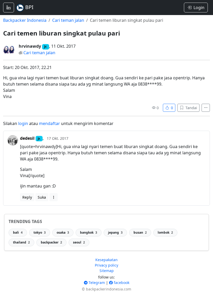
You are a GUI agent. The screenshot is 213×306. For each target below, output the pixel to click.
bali (18, 232)
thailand (21, 242)
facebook (121, 282)
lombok (165, 232)
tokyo (40, 232)
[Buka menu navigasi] (8, 7)
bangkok (88, 232)
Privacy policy (106, 265)
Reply (27, 197)
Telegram (96, 282)
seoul (79, 242)
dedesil (27, 138)
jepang (115, 232)
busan (140, 232)
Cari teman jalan (68, 20)
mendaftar (49, 123)
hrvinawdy (30, 46)
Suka (42, 197)
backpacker (51, 242)
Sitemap (106, 270)
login (23, 123)
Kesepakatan (106, 259)
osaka (63, 232)
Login (199, 7)
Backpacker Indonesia (24, 20)
